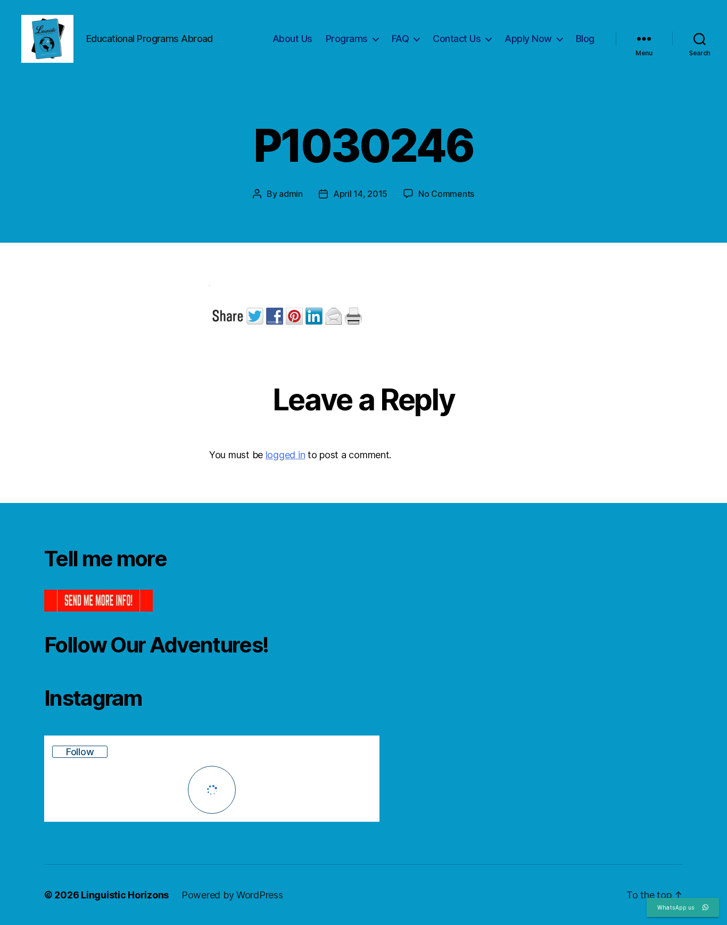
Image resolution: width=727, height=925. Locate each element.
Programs (347, 38)
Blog (585, 38)
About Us (292, 38)
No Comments (446, 193)
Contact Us (457, 38)
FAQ (400, 38)
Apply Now (528, 38)
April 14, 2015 (360, 193)
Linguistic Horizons (125, 895)
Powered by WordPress (232, 895)
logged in (285, 454)
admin (291, 193)
